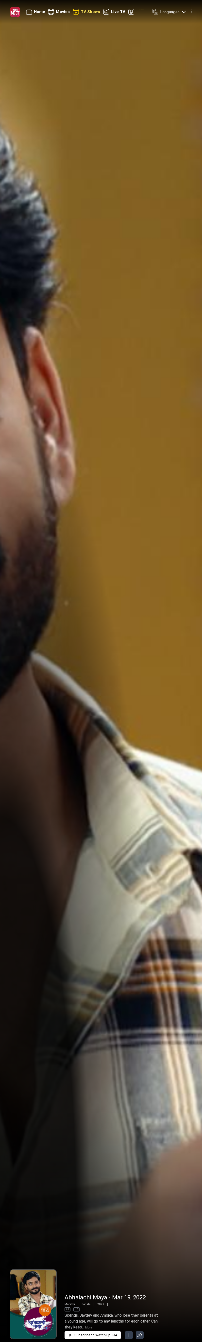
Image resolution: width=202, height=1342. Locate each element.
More (88, 1327)
